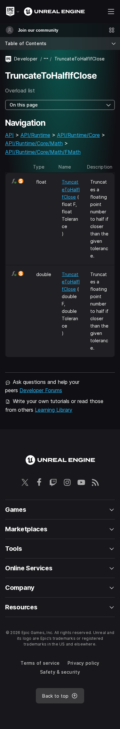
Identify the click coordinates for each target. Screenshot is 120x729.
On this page (24, 104)
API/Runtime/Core (78, 135)
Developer (26, 58)
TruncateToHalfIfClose (71, 189)
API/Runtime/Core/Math (34, 143)
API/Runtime (35, 135)
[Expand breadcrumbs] (46, 58)
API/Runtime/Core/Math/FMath (43, 152)
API (9, 135)
